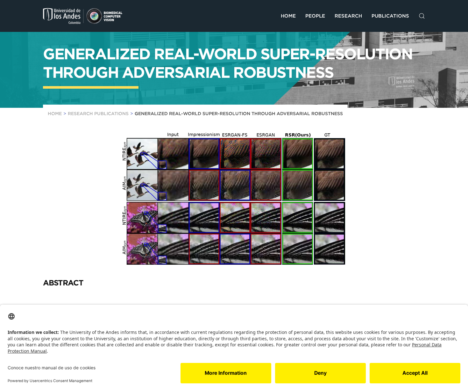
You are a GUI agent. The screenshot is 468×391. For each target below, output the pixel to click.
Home (288, 15)
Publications (390, 15)
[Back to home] (83, 16)
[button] (422, 16)
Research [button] (348, 15)
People (315, 15)
